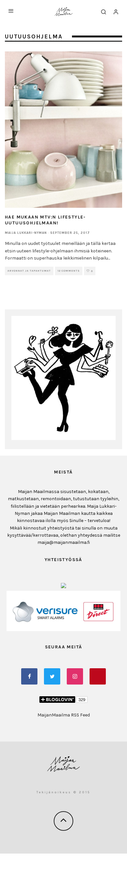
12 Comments (69, 270)
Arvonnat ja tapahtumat (29, 270)
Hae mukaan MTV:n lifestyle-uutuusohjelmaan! (45, 220)
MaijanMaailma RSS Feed (63, 715)
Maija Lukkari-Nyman (26, 233)
